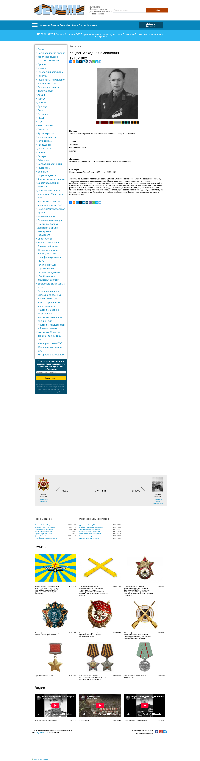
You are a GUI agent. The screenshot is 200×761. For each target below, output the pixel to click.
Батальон (43, 114)
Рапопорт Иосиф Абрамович (89, 531)
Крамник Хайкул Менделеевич (45, 525)
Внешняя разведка (48, 87)
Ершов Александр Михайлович (90, 536)
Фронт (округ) (45, 91)
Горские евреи (46, 268)
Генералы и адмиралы (50, 72)
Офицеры (43, 160)
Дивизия (42, 102)
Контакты (92, 25)
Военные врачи (46, 216)
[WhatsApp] (93, 61)
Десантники (44, 148)
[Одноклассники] (74, 61)
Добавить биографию (151, 25)
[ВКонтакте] (70, 61)
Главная (55, 25)
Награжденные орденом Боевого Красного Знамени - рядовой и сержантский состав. (91, 634)
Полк (40, 110)
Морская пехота (47, 137)
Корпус (41, 98)
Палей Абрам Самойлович (44, 531)
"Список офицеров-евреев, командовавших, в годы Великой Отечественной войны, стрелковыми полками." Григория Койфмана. (137, 635)
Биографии (65, 25)
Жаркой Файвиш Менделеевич (90, 529)
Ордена (42, 64)
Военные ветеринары (50, 220)
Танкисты (43, 129)
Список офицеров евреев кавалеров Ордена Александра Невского (48, 633)
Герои (41, 49)
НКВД (41, 118)
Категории (45, 25)
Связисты (43, 152)
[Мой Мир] (77, 61)
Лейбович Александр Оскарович (91, 527)
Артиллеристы (46, 133)
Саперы (42, 156)
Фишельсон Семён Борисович (90, 534)
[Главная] (59, 10)
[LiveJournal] (87, 61)
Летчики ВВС (45, 141)
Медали (42, 68)
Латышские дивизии (49, 272)
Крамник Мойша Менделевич (45, 527)
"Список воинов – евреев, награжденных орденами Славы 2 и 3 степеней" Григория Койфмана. (92, 677)
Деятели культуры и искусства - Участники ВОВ (50, 194)
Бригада (42, 106)
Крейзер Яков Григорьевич (89, 538)
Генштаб (42, 76)
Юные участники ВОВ (50, 343)
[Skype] (96, 61)
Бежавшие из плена (49, 291)
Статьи (82, 25)
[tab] (52, 49)
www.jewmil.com (41, 732)
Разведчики (44, 144)
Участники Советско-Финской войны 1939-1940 (50, 336)
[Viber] (90, 61)
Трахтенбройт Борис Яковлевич (46, 536)
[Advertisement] (51, 429)
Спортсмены (45, 238)
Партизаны (44, 167)
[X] (80, 61)
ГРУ (40, 121)
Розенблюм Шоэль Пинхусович (46, 538)
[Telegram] (99, 61)
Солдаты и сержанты (50, 164)
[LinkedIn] (83, 61)
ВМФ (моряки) (45, 125)
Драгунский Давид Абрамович (90, 525)
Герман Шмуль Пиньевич (43, 534)
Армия (41, 94)
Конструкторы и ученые (51, 179)
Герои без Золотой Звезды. (45, 676)
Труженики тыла (47, 264)
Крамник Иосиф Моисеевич (44, 529)
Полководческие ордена (51, 53)
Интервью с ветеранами (51, 354)
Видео (75, 25)
